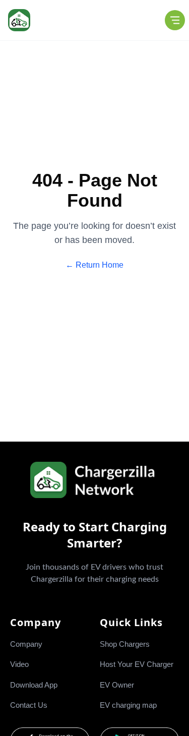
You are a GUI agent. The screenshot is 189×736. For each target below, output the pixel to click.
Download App (33, 685)
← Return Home (94, 265)
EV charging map (128, 705)
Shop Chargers (125, 644)
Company (26, 644)
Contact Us (28, 705)
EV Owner (117, 685)
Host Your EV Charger (136, 664)
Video (19, 664)
